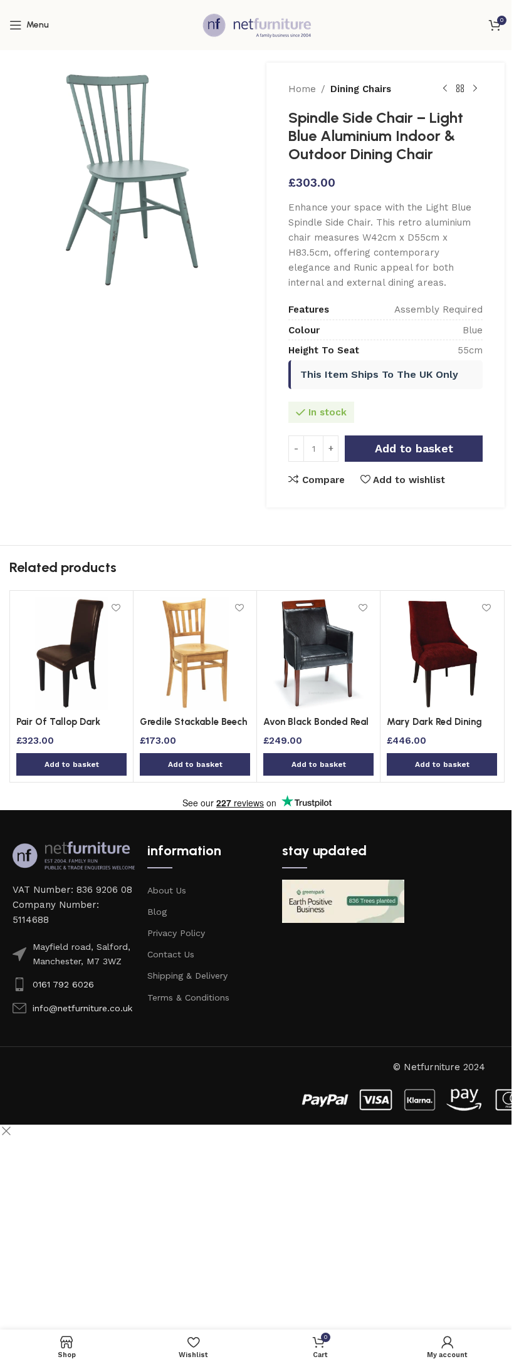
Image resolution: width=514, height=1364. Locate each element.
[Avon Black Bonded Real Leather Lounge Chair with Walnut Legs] (318, 653)
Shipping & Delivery (187, 976)
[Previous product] (445, 88)
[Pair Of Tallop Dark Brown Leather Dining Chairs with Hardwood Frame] (71, 653)
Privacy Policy (176, 933)
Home (302, 89)
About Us (166, 890)
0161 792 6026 (63, 984)
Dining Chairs (360, 89)
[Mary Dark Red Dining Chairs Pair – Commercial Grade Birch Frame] (442, 653)
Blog (157, 912)
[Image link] (74, 854)
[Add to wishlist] (116, 608)
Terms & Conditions (188, 997)
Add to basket (414, 448)
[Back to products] (460, 88)
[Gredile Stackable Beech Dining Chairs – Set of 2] (195, 653)
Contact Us (170, 954)
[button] (71, 764)
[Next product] (475, 88)
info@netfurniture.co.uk (82, 1008)
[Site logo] (257, 24)
